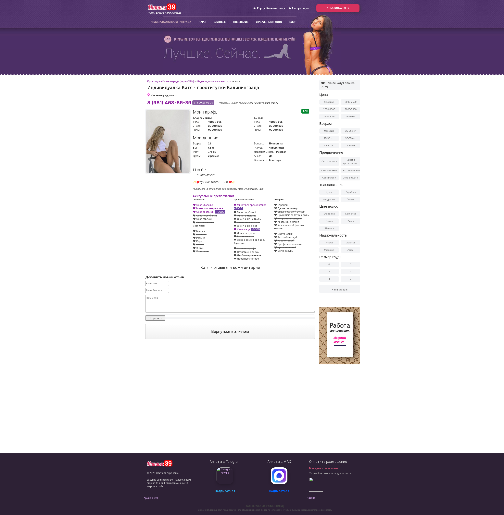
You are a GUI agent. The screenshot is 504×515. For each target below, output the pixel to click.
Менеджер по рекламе (323, 468)
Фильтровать (340, 289)
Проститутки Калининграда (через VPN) (170, 81)
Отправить (155, 318)
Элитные (220, 22)
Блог (292, 22)
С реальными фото (269, 22)
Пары (202, 22)
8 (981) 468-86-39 (169, 102)
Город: (261, 8)
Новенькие (240, 22)
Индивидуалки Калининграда (171, 22)
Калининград (275, 8)
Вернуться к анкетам (230, 331)
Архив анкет (151, 498)
